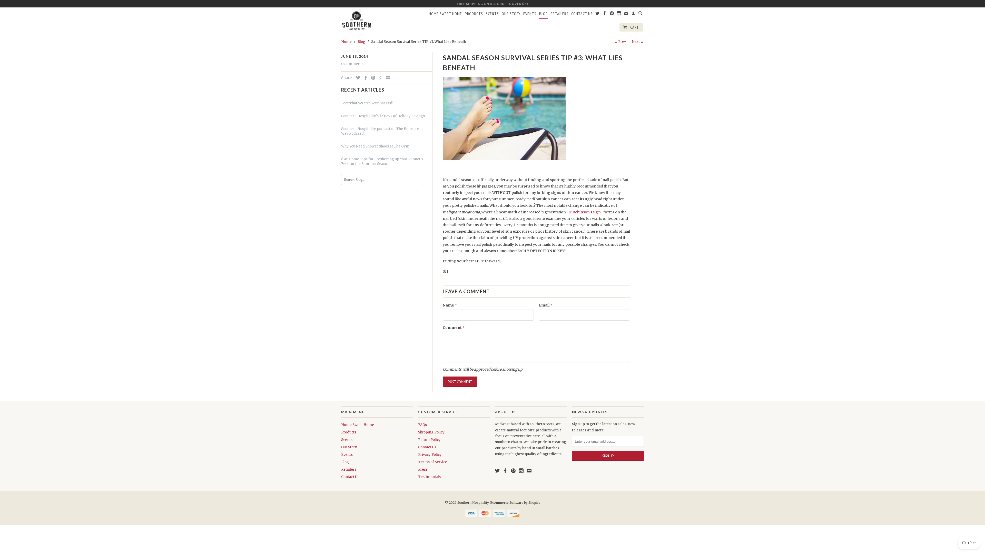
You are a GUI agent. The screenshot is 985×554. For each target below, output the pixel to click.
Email (545, 305)
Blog (543, 13)
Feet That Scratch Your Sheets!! (366, 103)
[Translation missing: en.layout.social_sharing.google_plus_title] (379, 78)
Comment (454, 327)
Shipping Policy (431, 432)
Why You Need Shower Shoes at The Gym (375, 146)
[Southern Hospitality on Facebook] (605, 14)
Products (474, 13)
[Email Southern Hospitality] (626, 14)
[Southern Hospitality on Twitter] (597, 14)
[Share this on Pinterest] (372, 78)
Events (529, 13)
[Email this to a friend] (386, 78)
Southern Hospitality (473, 502)
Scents (492, 13)
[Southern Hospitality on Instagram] (619, 14)
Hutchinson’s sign (584, 212)
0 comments (352, 64)
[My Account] (633, 14)
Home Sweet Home (445, 13)
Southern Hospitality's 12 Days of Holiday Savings (383, 116)
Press (423, 469)
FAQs (422, 425)
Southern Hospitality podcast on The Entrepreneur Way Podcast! (384, 131)
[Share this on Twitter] (356, 77)
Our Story (511, 13)
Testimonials (429, 477)
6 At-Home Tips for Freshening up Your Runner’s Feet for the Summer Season (382, 161)
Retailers (559, 13)
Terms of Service (432, 462)
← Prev (620, 41)
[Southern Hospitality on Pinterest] (612, 14)
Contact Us (582, 13)
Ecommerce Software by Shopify (515, 502)
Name (450, 305)
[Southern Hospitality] (357, 21)
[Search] (640, 14)
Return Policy (429, 440)
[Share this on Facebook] (364, 78)
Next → (638, 41)
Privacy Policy (430, 454)
